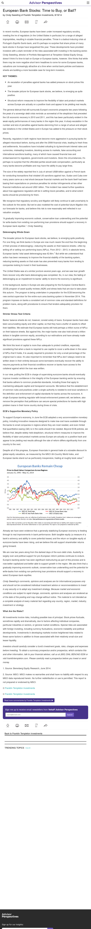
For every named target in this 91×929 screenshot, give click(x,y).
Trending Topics (14, 748)
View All (27, 748)
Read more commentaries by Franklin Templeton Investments (28, 700)
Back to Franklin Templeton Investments (23, 733)
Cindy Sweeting (13, 14)
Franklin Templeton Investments (38, 14)
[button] (7, 22)
